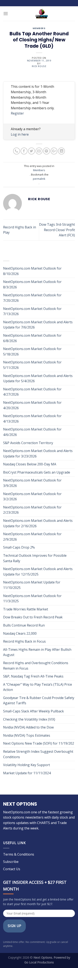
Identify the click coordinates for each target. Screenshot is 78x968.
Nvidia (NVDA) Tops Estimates (26, 735)
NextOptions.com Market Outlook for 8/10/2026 (32, 271)
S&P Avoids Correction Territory (28, 443)
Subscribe (11, 861)
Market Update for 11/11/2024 (27, 773)
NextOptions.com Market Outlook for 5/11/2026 (32, 365)
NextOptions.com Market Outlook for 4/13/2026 (32, 419)
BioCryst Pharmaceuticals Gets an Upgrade (36, 472)
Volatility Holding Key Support (26, 765)
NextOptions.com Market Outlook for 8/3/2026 (32, 284)
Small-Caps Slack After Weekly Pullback (33, 711)
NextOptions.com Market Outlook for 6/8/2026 (32, 338)
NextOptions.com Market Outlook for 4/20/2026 (32, 405)
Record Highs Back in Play (19, 230)
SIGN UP (14, 925)
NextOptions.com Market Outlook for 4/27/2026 (32, 392)
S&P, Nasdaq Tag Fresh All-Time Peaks (33, 676)
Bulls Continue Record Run (24, 625)
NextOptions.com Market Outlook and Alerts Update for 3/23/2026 (38, 453)
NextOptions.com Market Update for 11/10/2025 (31, 585)
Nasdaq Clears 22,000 (20, 633)
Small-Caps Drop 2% (19, 547)
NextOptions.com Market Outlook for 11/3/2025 (32, 599)
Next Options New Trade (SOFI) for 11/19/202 (38, 743)
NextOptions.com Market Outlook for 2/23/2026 (32, 510)
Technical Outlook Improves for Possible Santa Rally (35, 558)
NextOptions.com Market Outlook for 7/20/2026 (32, 298)
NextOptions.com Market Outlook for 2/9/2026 (32, 537)
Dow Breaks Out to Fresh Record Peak (33, 617)
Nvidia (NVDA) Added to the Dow (28, 727)
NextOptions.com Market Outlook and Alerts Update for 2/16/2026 (38, 523)
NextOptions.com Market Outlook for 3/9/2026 (32, 483)
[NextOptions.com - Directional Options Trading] (41, 13)
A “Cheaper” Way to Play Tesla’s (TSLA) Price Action (37, 687)
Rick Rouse (39, 66)
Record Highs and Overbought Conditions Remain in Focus (35, 666)
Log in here (20, 134)
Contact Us (11, 869)
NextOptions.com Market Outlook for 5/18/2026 (32, 351)
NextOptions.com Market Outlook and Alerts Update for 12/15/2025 (38, 572)
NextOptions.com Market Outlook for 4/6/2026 (32, 432)
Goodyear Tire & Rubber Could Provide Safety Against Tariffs (38, 700)
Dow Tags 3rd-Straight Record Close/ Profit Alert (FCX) (57, 229)
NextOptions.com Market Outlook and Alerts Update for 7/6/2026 (38, 325)
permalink (39, 179)
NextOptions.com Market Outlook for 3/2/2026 (32, 497)
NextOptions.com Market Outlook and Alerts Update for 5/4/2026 (38, 378)
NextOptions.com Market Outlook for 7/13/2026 (32, 311)
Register (17, 113)
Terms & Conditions (18, 854)
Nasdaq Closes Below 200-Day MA (29, 464)
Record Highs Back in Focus (24, 641)
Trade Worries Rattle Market (26, 609)
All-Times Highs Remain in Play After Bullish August (37, 652)
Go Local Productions (39, 962)
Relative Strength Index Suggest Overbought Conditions (38, 754)
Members (39, 28)
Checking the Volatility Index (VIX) (29, 719)
